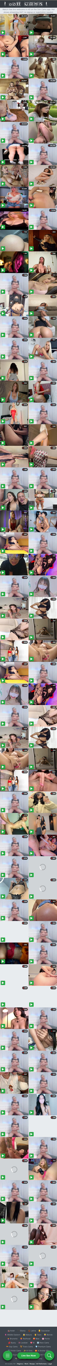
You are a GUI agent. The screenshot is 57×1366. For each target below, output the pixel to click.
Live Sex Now (28, 1355)
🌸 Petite (46, 1338)
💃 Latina (32, 1331)
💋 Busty (12, 1343)
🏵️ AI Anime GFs (42, 1351)
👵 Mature (27, 1335)
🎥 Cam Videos (42, 1355)
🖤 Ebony (21, 1331)
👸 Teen (37, 1335)
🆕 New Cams (43, 1343)
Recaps (32, 1364)
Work (26, 1364)
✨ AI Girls (28, 1351)
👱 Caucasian (44, 1331)
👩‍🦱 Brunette (12, 1338)
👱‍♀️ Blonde (48, 1335)
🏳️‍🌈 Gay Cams (12, 1346)
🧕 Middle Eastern (12, 1335)
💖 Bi (32, 1343)
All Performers (41, 1364)
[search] (49, 1355)
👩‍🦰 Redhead (25, 1338)
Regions (20, 1364)
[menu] (7, 1355)
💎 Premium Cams (43, 1346)
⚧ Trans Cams (26, 1346)
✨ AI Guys (12, 1355)
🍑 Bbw (36, 1338)
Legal (50, 1364)
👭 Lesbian (23, 1343)
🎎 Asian (11, 1331)
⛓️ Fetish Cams (14, 1351)
